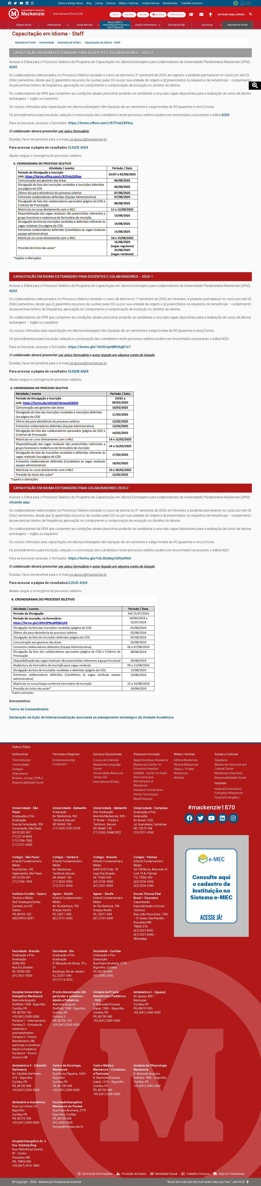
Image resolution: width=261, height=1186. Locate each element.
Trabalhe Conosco (197, 1173)
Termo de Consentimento (29, 709)
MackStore (159, 14)
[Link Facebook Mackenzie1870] (9, 3)
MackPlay (129, 14)
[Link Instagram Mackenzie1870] (32, 3)
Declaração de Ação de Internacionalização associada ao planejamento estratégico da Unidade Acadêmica (91, 717)
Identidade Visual (166, 1173)
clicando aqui (19, 502)
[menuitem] (71, 3)
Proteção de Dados (134, 1173)
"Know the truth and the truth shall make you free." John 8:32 (207, 1182)
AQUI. (13, 67)
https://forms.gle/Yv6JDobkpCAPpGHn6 (99, 558)
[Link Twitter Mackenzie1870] (15, 3)
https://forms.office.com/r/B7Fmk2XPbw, (100, 123)
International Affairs (231, 14)
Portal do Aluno (176, 14)
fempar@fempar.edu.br (68, 1126)
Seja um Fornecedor (232, 1173)
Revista (143, 14)
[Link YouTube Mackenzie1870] (21, 3)
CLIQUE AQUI (78, 147)
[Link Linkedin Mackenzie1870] (27, 3)
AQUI (225, 115)
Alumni (115, 14)
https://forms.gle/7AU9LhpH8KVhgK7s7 (99, 347)
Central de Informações (97, 1173)
